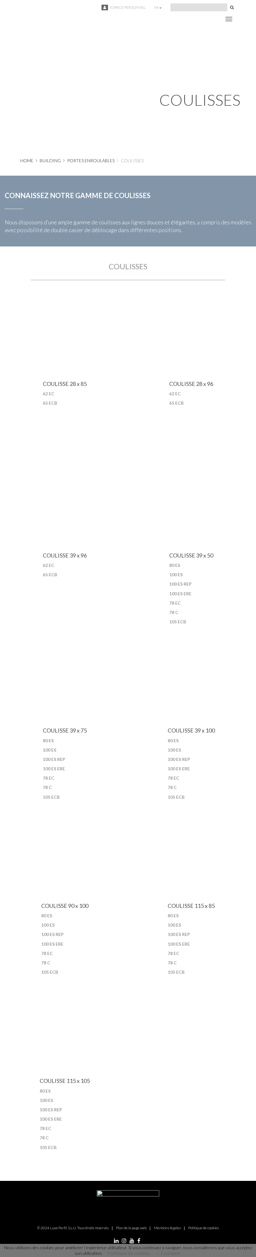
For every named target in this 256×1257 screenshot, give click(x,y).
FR (156, 7)
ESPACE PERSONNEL (127, 7)
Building (50, 160)
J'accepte (170, 1253)
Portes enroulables (91, 160)
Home (26, 160)
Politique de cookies (128, 1253)
